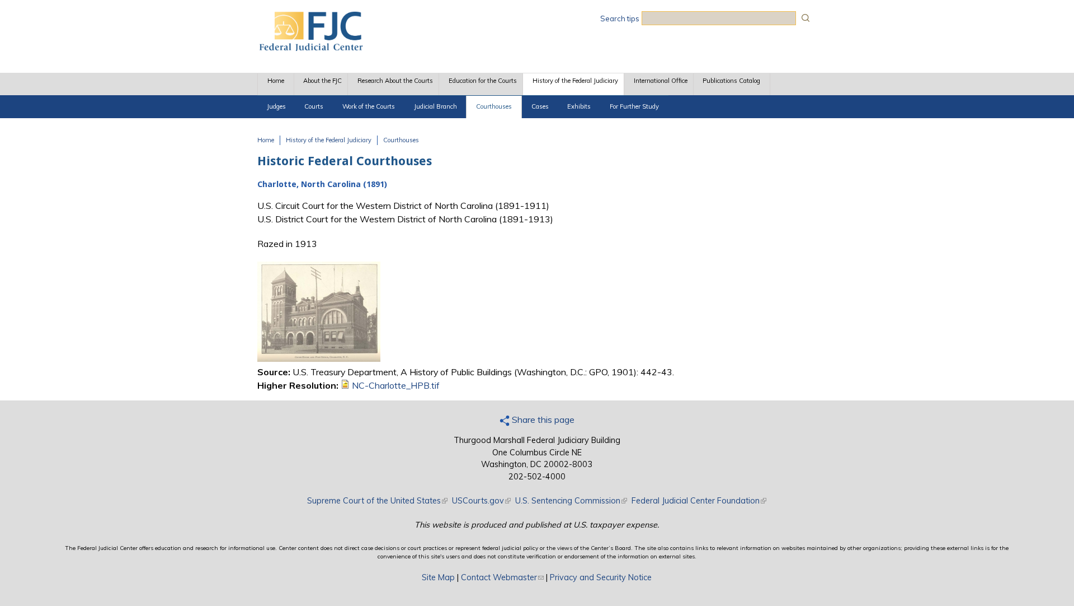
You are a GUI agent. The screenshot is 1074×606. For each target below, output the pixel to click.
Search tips (619, 18)
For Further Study (634, 106)
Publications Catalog (731, 81)
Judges (276, 106)
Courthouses (494, 106)
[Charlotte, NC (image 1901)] (318, 358)
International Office (660, 81)
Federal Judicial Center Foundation (699, 501)
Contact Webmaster (502, 577)
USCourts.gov (481, 501)
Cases (540, 106)
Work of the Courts (368, 106)
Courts (313, 106)
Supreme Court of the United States (377, 501)
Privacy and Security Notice (601, 577)
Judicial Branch (435, 106)
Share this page (542, 419)
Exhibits (579, 106)
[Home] (310, 47)
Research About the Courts (395, 81)
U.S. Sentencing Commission (571, 501)
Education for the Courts (483, 81)
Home (275, 81)
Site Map (438, 577)
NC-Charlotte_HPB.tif (396, 385)
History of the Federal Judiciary (575, 81)
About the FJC (322, 81)
